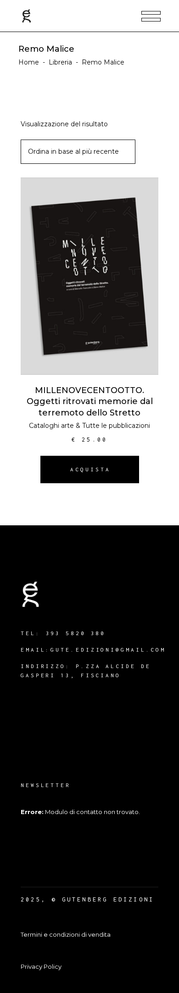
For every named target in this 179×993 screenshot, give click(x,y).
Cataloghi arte (51, 425)
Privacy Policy (41, 966)
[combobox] (78, 152)
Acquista (90, 469)
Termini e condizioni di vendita (66, 934)
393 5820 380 (76, 633)
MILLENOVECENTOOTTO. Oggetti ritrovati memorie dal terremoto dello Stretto (90, 401)
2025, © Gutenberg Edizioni (87, 899)
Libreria (60, 62)
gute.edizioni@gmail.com (108, 650)
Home (28, 62)
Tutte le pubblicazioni (116, 425)
